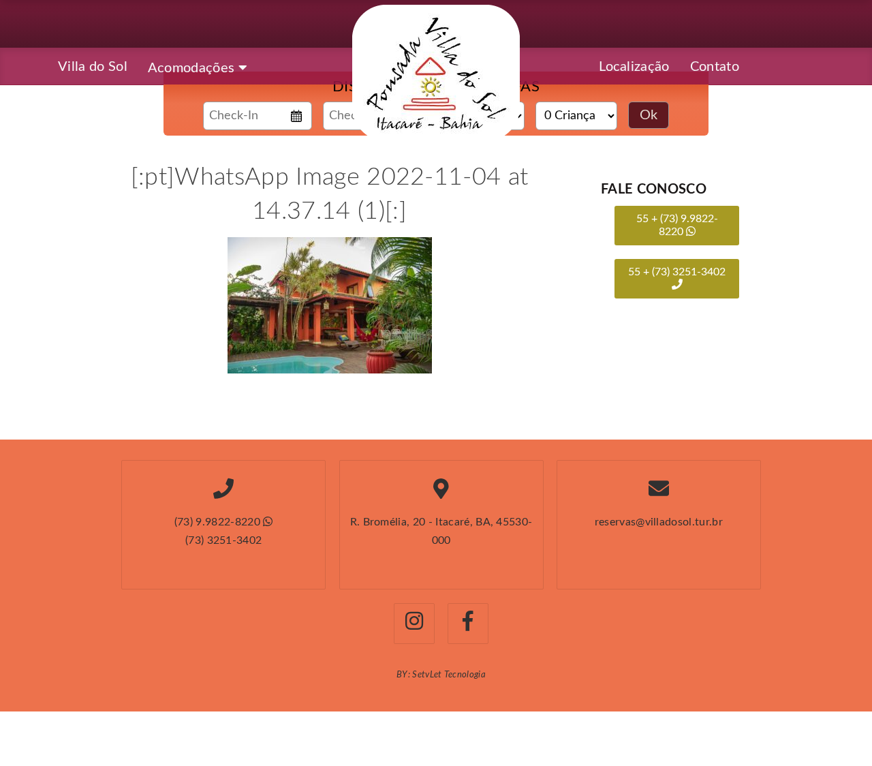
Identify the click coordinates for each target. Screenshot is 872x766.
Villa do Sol (92, 67)
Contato (714, 67)
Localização (634, 67)
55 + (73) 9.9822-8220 (677, 225)
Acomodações (193, 68)
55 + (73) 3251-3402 (677, 271)
